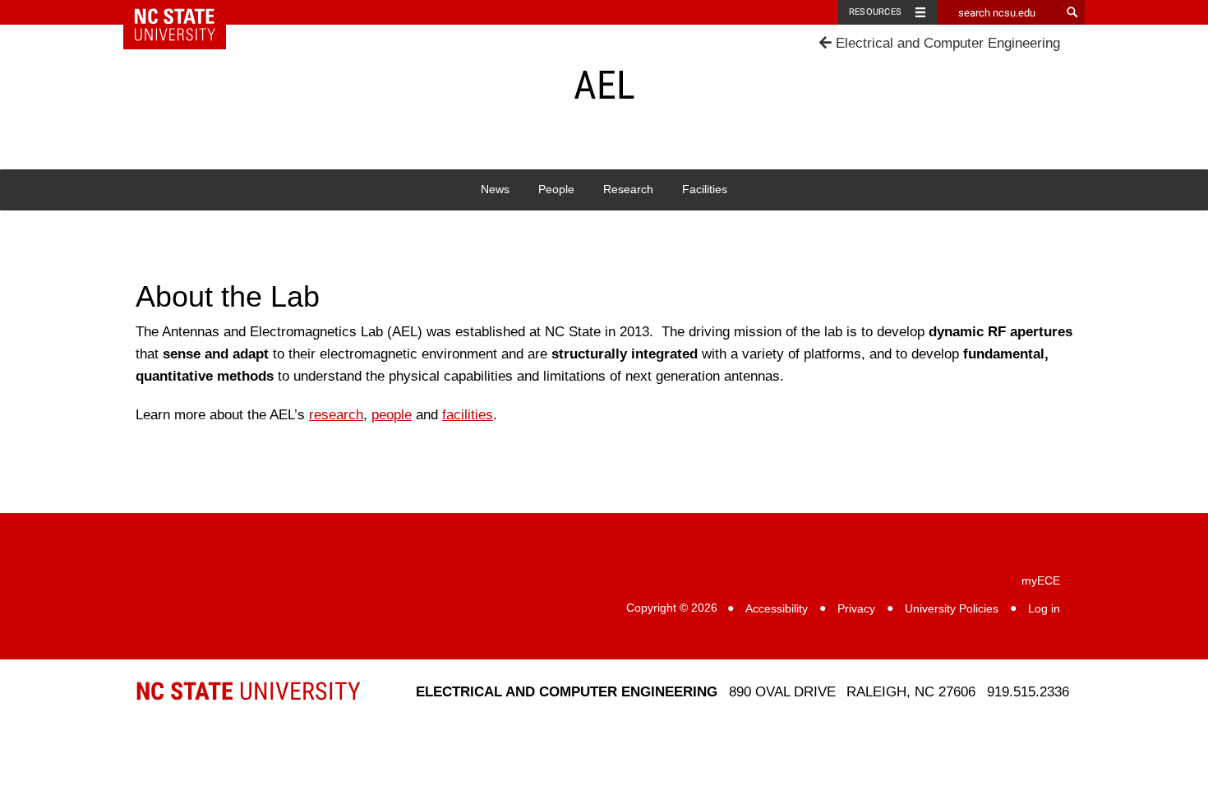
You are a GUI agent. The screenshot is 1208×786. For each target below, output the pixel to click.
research (336, 415)
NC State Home (185, 12)
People (556, 189)
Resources (875, 12)
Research (628, 189)
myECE (1040, 581)
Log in (1044, 609)
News (495, 189)
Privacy (856, 609)
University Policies (951, 609)
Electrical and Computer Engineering (946, 43)
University (248, 691)
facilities (467, 415)
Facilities (704, 189)
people (391, 415)
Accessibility (776, 609)
